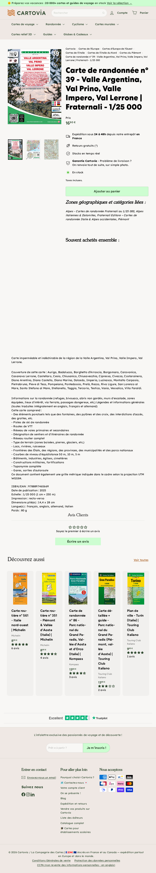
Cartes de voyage (23, 24)
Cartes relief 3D (22, 34)
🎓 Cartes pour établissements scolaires (75, 830)
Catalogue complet (72, 823)
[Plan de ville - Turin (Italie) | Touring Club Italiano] (135, 616)
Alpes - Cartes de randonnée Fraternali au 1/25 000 (100, 211)
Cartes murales (105, 24)
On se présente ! (70, 793)
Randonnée (54, 24)
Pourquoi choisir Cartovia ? (77, 777)
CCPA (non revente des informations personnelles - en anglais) (76, 865)
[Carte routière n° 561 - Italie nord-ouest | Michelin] (20, 612)
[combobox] (79, 13)
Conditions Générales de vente (51, 860)
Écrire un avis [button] (78, 541)
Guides (48, 34)
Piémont (123, 219)
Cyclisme (78, 24)
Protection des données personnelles (97, 860)
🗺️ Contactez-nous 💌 (74, 782)
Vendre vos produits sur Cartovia (75, 810)
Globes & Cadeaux (76, 34)
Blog (63, 798)
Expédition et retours (73, 803)
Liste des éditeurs (71, 817)
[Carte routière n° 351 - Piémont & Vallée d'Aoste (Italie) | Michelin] (49, 617)
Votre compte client (72, 787)
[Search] (103, 13)
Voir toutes (141, 560)
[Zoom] (34, 86)
